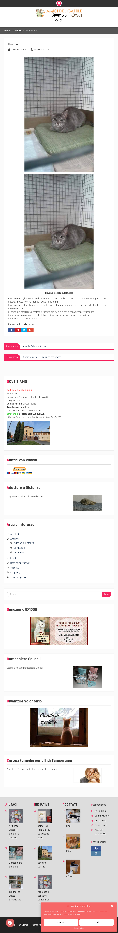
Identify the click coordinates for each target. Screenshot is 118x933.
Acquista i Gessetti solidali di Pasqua (14, 831)
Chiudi (96, 922)
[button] (112, 906)
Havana (31, 324)
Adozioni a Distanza (24, 543)
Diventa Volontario (100, 831)
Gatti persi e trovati (20, 563)
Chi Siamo (100, 811)
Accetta (60, 922)
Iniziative (14, 567)
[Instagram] (61, 20)
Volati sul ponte (18, 577)
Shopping (15, 572)
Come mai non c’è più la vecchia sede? (44, 831)
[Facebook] (56, 20)
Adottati (16, 324)
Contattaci (101, 825)
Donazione (100, 820)
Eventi (13, 558)
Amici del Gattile (41, 49)
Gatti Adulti (19, 548)
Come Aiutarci (102, 815)
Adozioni (14, 539)
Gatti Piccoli (19, 552)
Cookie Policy (79, 928)
